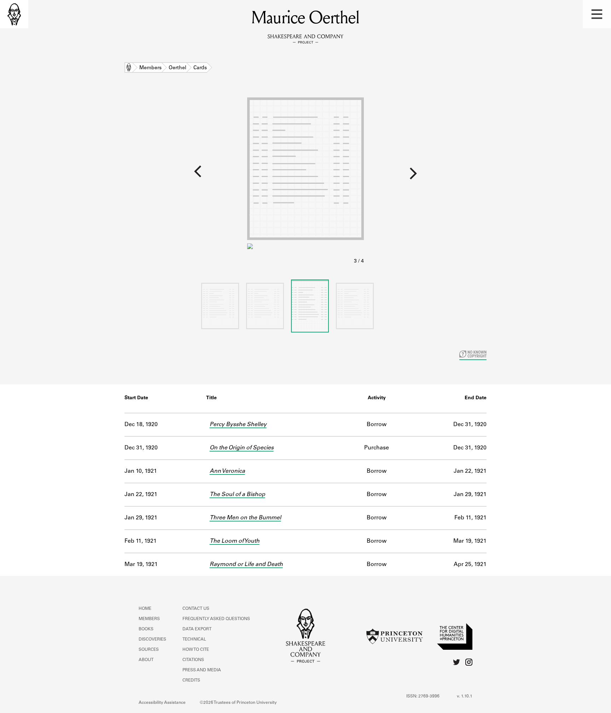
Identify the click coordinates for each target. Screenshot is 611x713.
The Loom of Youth (235, 541)
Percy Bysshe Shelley (238, 425)
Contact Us (195, 609)
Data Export (196, 629)
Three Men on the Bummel (245, 518)
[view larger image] (305, 179)
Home (128, 68)
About (146, 660)
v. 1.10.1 (464, 696)
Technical (194, 639)
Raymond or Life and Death (246, 564)
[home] (14, 14)
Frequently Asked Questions (216, 619)
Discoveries (152, 639)
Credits (191, 680)
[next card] (487, 176)
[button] (597, 14)
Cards (200, 68)
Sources (149, 650)
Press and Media (201, 670)
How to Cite (195, 650)
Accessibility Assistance (162, 703)
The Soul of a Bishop (237, 494)
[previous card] (123, 176)
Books (146, 629)
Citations (193, 660)
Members (150, 68)
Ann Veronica (227, 471)
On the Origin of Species (242, 448)
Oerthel (177, 68)
